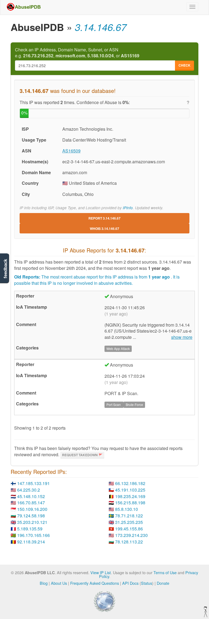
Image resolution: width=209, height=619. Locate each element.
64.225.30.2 (28, 490)
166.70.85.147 (31, 502)
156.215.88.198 (130, 502)
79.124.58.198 (31, 515)
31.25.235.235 (129, 522)
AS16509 (71, 151)
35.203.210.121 (32, 522)
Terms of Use (165, 572)
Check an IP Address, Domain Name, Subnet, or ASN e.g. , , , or (77, 53)
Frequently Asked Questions (94, 583)
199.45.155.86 (129, 529)
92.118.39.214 (31, 542)
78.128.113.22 (129, 542)
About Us (59, 583)
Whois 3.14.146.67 (104, 228)
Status (146, 583)
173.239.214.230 (131, 535)
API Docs (130, 583)
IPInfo (128, 207)
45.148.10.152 (31, 496)
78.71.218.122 (129, 515)
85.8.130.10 (126, 509)
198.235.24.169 (130, 496)
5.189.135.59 (29, 529)
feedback (5, 269)
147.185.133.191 (33, 483)
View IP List (100, 572)
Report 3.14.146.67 (104, 218)
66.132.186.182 (130, 483)
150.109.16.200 (32, 509)
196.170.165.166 (33, 535)
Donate (163, 583)
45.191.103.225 (130, 490)
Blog (44, 583)
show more (181, 337)
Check (184, 65)
